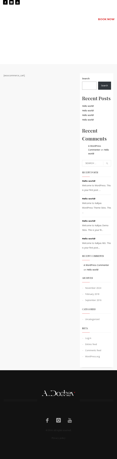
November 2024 (93, 287)
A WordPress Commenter (96, 265)
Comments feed (93, 350)
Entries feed (91, 344)
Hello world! (88, 105)
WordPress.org (92, 356)
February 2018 (92, 294)
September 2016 (93, 300)
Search (86, 78)
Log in (88, 338)
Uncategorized (92, 319)
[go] (107, 163)
